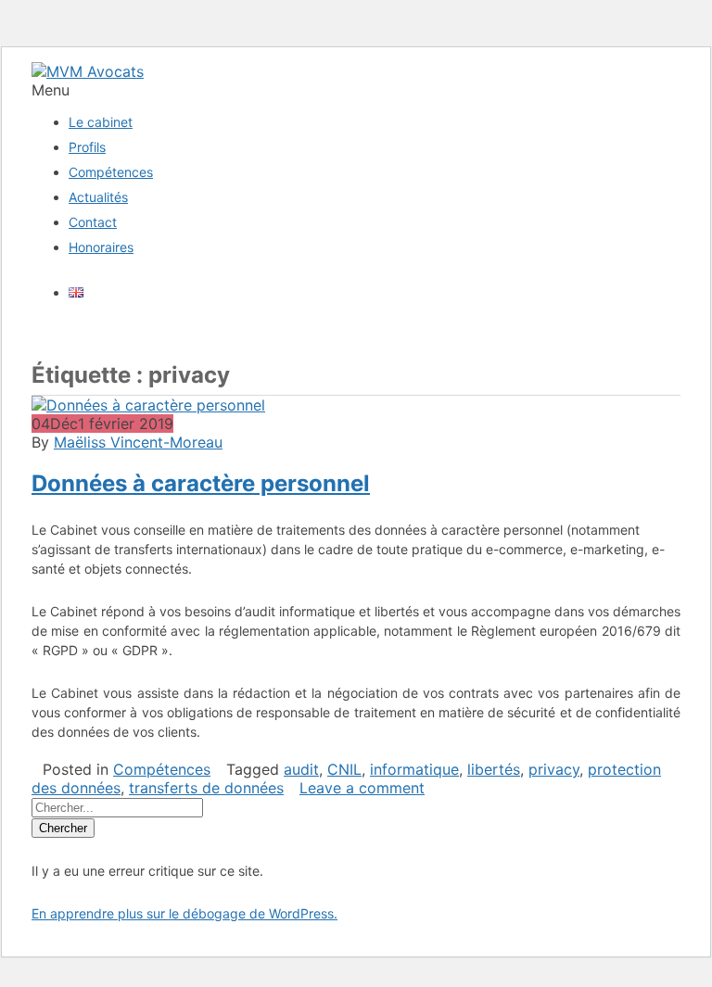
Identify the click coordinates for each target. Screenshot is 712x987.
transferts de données (206, 787)
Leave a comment (362, 787)
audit (301, 769)
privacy (553, 769)
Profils (87, 147)
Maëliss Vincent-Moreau (138, 442)
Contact (93, 222)
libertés (493, 769)
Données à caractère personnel (201, 483)
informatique (414, 769)
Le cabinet (101, 122)
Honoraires (101, 247)
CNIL (344, 769)
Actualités (98, 197)
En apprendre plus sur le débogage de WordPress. (184, 913)
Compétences (111, 172)
